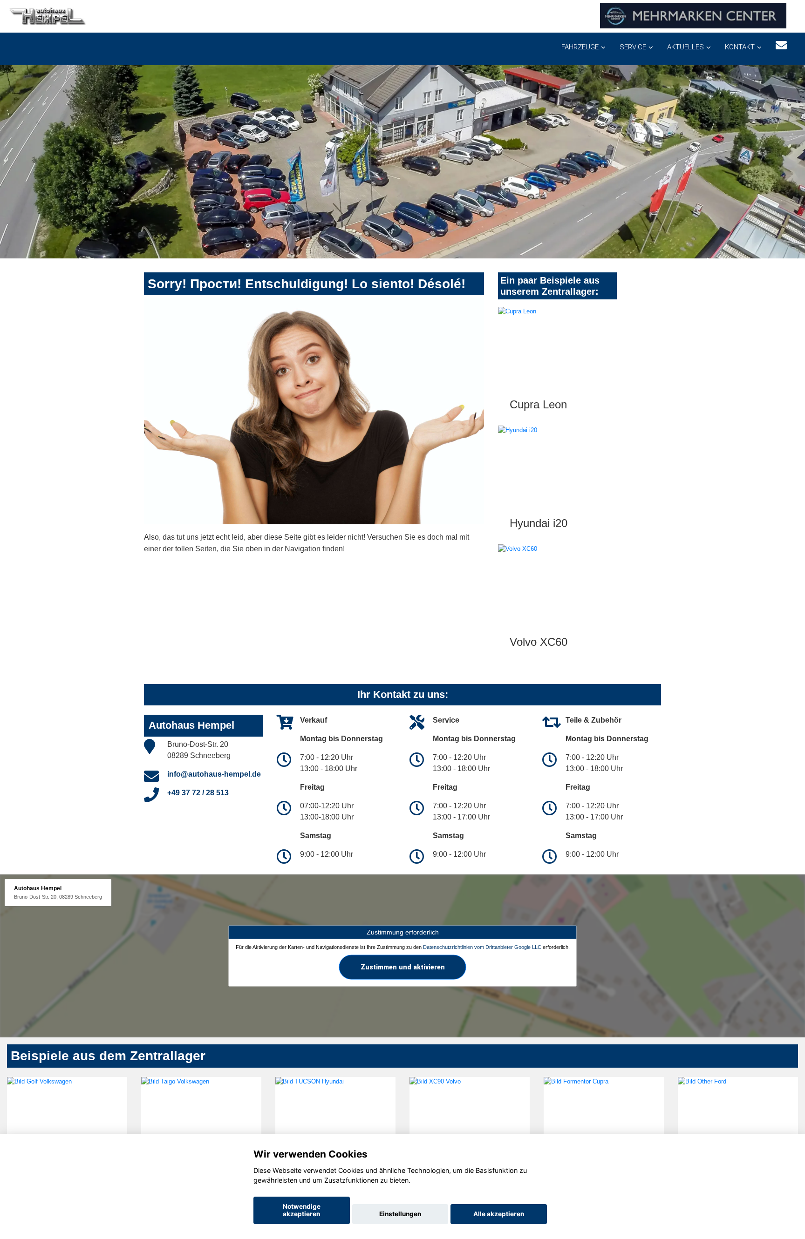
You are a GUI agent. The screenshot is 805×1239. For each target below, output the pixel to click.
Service (633, 47)
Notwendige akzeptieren (302, 1210)
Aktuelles (685, 47)
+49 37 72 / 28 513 (198, 793)
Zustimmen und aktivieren (403, 966)
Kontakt (740, 47)
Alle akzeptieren (498, 1214)
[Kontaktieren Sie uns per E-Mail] (781, 45)
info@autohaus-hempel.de (214, 774)
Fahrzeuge (580, 47)
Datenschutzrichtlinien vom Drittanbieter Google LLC (482, 947)
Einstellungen (400, 1214)
